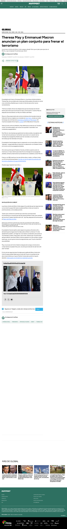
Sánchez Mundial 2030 (27, 0)
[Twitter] (8, 299)
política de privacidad (38, 500)
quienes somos (5, 496)
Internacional (6, 321)
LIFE (25, 6)
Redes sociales (52, 0)
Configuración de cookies (39, 494)
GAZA (16, 32)
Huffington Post (21, 523)
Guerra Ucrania (5, 32)
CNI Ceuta (20, 0)
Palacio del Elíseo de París (9, 219)
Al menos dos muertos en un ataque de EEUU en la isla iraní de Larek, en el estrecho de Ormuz (41, 477)
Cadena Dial (41, 523)
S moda (42, 525)
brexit (32, 321)
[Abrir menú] (1, 3)
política (12, 6)
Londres (21, 121)
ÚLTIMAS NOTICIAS (53, 6)
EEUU (10, 32)
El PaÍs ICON (36, 525)
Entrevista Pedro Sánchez (11, 0)
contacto (4, 498)
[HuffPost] (6, 491)
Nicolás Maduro (59, 0)
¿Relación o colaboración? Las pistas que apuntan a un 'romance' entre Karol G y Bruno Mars (59, 228)
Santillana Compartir (38, 521)
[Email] (11, 299)
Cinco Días (37, 523)
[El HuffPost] (34, 3)
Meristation (54, 525)
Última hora (58, 3)
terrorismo (15, 321)
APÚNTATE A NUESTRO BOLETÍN (55, 116)
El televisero (35, 6)
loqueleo (48, 525)
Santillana (31, 521)
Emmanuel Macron (24, 321)
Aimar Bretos (42, 0)
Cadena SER (44, 521)
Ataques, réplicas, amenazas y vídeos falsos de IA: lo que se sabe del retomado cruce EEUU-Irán (25, 477)
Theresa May (39, 321)
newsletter (4, 500)
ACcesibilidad (36, 502)
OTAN (19, 32)
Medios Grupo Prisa (7, 525)
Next (38, 280)
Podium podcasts (31, 525)
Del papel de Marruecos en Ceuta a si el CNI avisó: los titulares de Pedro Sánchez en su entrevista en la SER (59, 207)
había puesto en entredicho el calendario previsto (20, 258)
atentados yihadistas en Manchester (27, 120)
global (16, 6)
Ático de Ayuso (35, 0)
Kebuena (56, 523)
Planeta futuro (51, 523)
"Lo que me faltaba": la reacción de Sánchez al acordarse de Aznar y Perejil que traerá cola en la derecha (58, 153)
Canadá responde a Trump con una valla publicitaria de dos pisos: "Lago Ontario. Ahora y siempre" (58, 143)
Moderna (24, 525)
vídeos (29, 6)
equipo (3, 494)
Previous (6, 280)
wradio (32, 523)
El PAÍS (19, 521)
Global (6, 29)
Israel (22, 32)
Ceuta (47, 0)
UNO (28, 523)
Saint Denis (29, 118)
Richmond (18, 525)
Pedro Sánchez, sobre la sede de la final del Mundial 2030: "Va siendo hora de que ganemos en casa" (59, 175)
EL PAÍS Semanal (46, 523)
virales (21, 6)
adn (52, 521)
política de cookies (38, 496)
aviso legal (36, 498)
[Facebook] (5, 299)
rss (2, 502)
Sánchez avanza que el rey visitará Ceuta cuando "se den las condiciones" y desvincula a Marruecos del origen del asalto (59, 218)
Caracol (57, 521)
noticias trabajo (44, 6)
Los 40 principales (25, 521)
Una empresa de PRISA (7, 522)
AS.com (48, 521)
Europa (13, 32)
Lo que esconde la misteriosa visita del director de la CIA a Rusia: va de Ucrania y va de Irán (58, 197)
